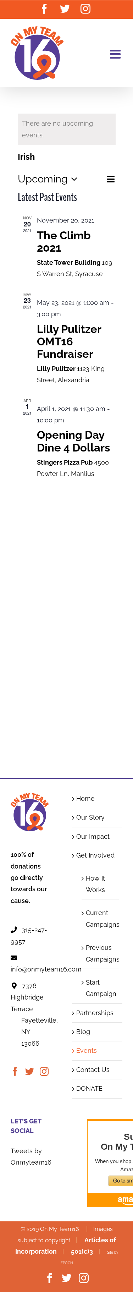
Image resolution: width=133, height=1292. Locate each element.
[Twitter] (29, 1071)
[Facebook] (15, 1071)
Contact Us (93, 1069)
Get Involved (95, 855)
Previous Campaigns (101, 953)
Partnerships (94, 1013)
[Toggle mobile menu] (116, 54)
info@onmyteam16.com (46, 969)
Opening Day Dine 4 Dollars (73, 441)
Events (86, 1050)
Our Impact (93, 836)
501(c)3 (82, 1251)
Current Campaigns (101, 918)
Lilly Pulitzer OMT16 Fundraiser (69, 341)
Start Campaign (101, 988)
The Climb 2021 (64, 241)
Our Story (90, 817)
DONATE (89, 1088)
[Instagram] (44, 1071)
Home (85, 798)
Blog (83, 1031)
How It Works (95, 884)
